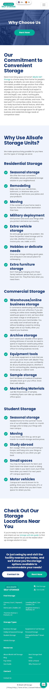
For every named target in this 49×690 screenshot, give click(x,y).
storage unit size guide (29, 535)
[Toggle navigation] (44, 4)
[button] (20, 2)
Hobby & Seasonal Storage (13, 632)
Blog (5, 658)
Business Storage (10, 629)
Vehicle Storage (9, 640)
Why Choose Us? (35, 664)
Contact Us (7, 678)
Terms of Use (22, 687)
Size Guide (7, 664)
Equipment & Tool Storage (34, 629)
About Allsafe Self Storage (13, 654)
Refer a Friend (34, 661)
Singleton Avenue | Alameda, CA (33, 609)
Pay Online (7, 661)
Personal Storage (31, 632)
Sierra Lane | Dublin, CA (12, 608)
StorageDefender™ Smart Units (34, 636)
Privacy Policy (12, 687)
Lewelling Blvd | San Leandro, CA (33, 603)
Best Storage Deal (35, 654)
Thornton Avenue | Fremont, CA (11, 614)
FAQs (30, 658)
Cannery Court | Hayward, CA (13, 603)
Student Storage (10, 635)
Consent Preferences (36, 687)
